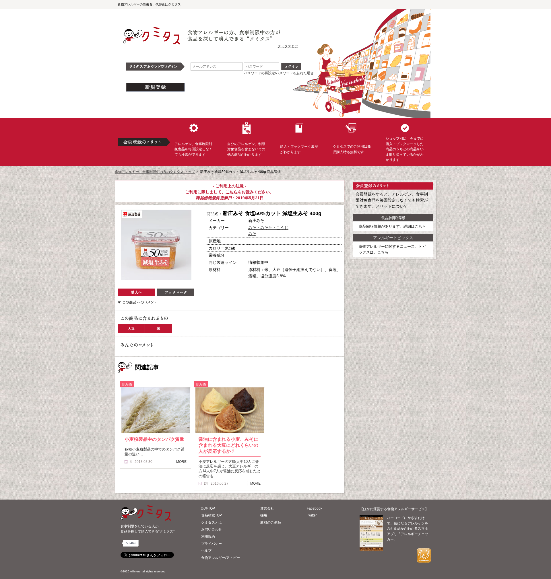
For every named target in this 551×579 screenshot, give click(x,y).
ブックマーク (175, 292)
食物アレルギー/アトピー (220, 558)
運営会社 (267, 508)
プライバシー (211, 544)
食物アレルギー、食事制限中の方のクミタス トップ (155, 172)
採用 (263, 515)
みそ (252, 233)
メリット (384, 206)
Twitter (312, 515)
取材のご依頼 (270, 522)
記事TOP (208, 508)
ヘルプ (206, 551)
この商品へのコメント (137, 302)
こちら (232, 192)
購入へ (136, 292)
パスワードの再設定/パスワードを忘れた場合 (279, 73)
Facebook (314, 508)
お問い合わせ (211, 529)
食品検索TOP (211, 515)
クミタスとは (288, 46)
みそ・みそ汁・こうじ (268, 227)
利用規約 (208, 537)
